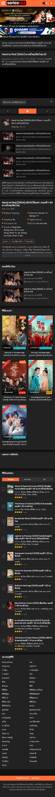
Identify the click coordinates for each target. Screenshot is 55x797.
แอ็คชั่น (34, 494)
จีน (14, 219)
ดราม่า (5, 241)
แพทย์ (4, 753)
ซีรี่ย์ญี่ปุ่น (5, 694)
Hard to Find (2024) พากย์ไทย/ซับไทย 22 (38, 273)
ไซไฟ (4, 765)
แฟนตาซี (33, 753)
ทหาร (17, 494)
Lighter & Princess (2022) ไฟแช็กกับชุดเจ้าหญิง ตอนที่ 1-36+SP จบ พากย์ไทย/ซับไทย (33, 537)
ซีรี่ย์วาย (5, 698)
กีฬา (22, 509)
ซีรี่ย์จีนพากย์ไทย (38, 492)
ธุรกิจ (17, 544)
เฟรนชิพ (5, 749)
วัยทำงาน (5, 734)
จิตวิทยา (33, 678)
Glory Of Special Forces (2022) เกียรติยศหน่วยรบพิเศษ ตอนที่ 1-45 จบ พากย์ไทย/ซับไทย (34, 487)
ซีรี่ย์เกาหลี (38, 524)
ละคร (45, 559)
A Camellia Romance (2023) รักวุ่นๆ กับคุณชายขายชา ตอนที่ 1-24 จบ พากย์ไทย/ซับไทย (32, 623)
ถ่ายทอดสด (6, 718)
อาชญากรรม (34, 742)
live (31, 662)
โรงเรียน (5, 761)
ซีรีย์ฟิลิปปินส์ (34, 694)
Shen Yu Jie (14, 232)
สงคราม (33, 737)
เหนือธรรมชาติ (35, 749)
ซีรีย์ (31, 686)
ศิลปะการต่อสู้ (7, 737)
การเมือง (5, 674)
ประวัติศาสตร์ (17, 241)
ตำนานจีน (33, 714)
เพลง (31, 745)
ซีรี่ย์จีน (29, 492)
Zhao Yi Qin (17, 235)
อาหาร (4, 745)
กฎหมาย (33, 666)
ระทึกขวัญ (44, 609)
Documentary (7, 662)
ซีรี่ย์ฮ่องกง (34, 698)
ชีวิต (3, 682)
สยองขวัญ (6, 742)
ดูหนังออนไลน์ (35, 710)
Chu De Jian (41, 223)
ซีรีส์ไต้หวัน (6, 706)
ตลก (36, 559)
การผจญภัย (34, 670)
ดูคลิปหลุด (35, 778)
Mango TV (34, 216)
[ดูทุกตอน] (27, 111)
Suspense (6, 666)
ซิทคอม (5, 686)
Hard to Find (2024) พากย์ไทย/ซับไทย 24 (38, 290)
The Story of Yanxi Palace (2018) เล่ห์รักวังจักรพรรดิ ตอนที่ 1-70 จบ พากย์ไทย (33, 639)
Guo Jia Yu (15, 230)
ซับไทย (23, 492)
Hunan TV (42, 213)
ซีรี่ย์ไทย (33, 702)
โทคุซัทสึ (33, 757)
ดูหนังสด (5, 710)
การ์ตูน (4, 670)
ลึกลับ (32, 730)
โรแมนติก (29, 241)
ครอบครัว (24, 524)
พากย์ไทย (22, 494)
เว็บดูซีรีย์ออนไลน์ (22, 778)
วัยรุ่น (29, 494)
